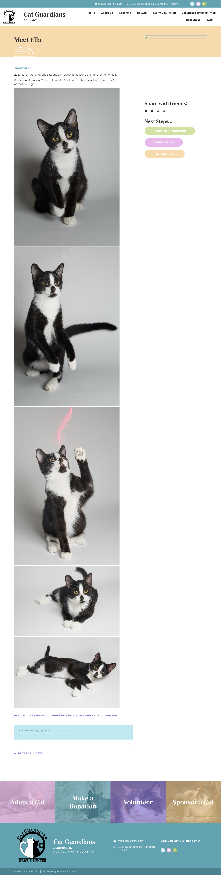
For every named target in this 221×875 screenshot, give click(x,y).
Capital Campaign (164, 13)
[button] (17, 744)
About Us (107, 13)
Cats (210, 20)
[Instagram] (204, 4)
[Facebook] (192, 4)
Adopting (125, 13)
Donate (142, 13)
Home (91, 13)
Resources (193, 20)
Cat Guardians (45, 14)
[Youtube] (198, 4)
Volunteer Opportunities (199, 13)
